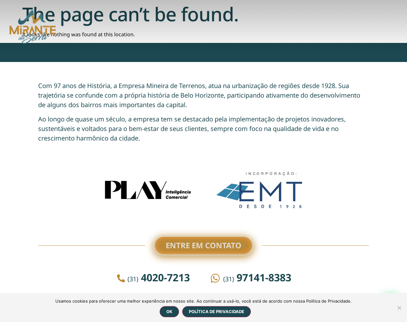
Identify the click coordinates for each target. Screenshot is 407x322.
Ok (169, 311)
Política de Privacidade (216, 311)
